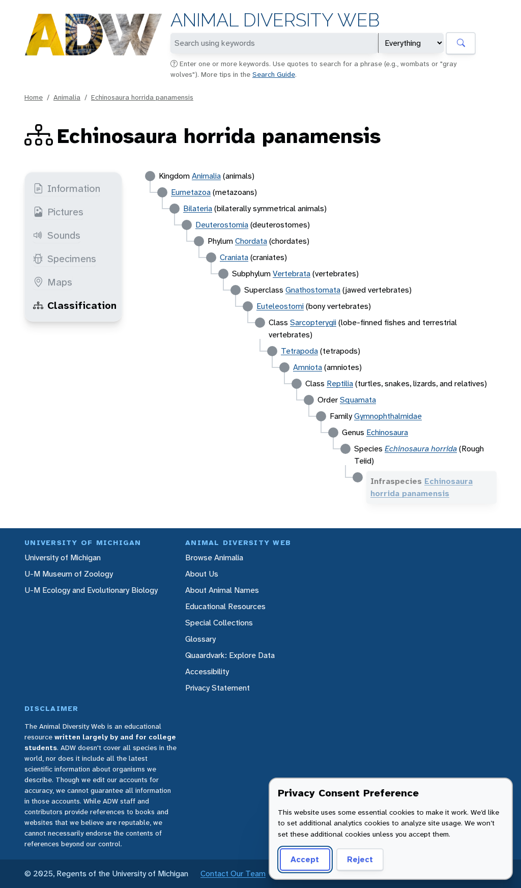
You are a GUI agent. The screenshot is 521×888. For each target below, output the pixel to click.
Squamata (358, 399)
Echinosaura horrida (421, 448)
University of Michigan (62, 557)
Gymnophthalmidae (388, 416)
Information (73, 188)
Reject (360, 859)
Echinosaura (387, 432)
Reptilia (340, 383)
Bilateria (197, 208)
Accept (305, 859)
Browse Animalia (214, 557)
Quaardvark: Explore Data (230, 655)
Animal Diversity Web (275, 20)
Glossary (200, 639)
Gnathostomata (312, 289)
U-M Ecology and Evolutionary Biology (91, 590)
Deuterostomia (221, 224)
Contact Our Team (233, 873)
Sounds (63, 235)
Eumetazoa (191, 192)
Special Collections (219, 622)
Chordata (251, 241)
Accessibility (207, 671)
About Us (201, 573)
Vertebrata (291, 273)
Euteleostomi (280, 306)
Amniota (307, 367)
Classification (82, 305)
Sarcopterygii (313, 322)
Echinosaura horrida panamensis (142, 97)
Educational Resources (225, 606)
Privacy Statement (217, 687)
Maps (59, 282)
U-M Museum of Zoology (68, 573)
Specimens (71, 258)
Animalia (66, 97)
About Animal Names (222, 590)
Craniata (234, 257)
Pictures (65, 211)
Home (33, 97)
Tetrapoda (299, 351)
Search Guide (273, 74)
